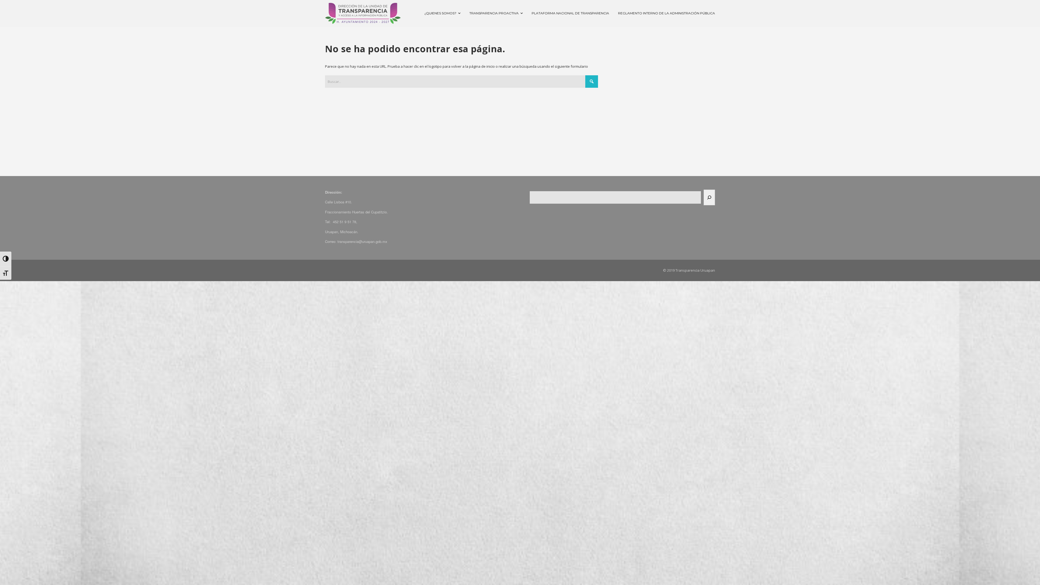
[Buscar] (709, 197)
